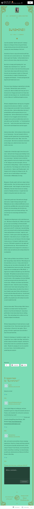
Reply (5, 398)
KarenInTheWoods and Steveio (15, 402)
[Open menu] (17, 18)
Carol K (10, 385)
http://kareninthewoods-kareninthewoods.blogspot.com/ (13, 422)
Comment (24, 481)
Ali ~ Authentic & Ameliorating (17, 16)
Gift (30, 2)
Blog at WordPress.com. (24, 499)
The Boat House (12, 435)
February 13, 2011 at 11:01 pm (14, 404)
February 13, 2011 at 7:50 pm (14, 386)
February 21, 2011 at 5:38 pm (14, 436)
